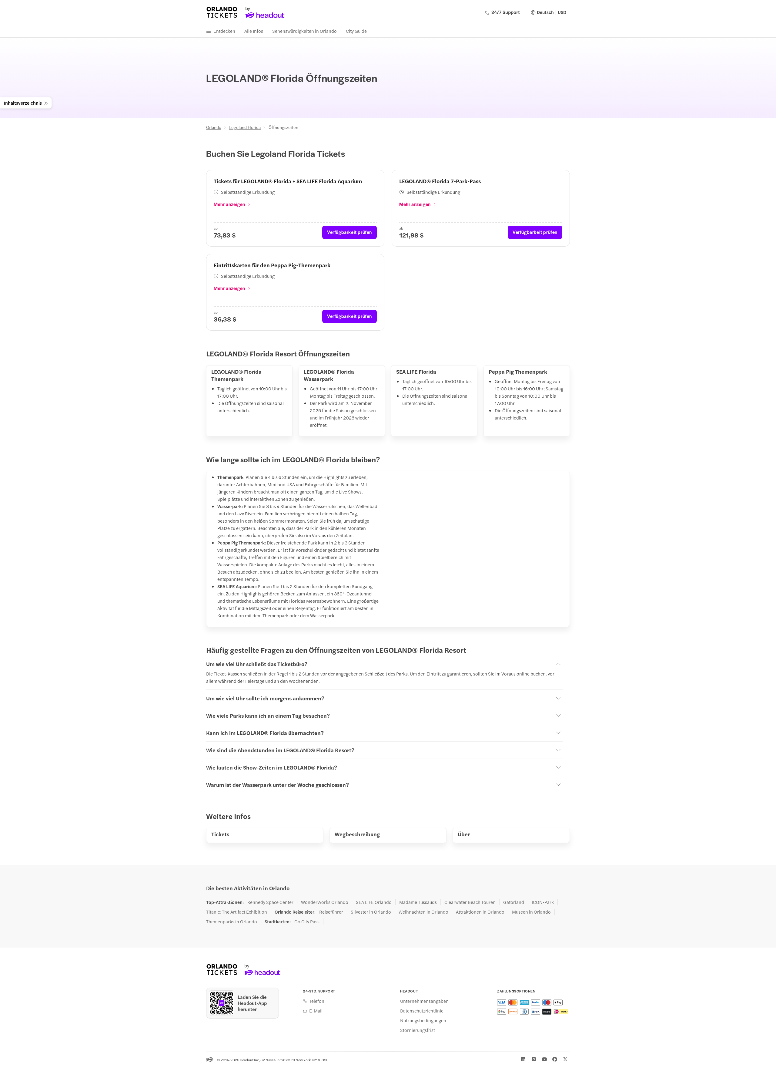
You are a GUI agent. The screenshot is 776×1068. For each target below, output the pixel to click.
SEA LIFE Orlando (374, 902)
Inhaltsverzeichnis (23, 102)
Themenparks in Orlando (231, 921)
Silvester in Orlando (371, 912)
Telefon (316, 1001)
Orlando (213, 127)
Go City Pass (306, 921)
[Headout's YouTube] (544, 1059)
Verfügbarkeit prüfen (349, 232)
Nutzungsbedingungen (423, 1020)
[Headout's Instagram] (533, 1059)
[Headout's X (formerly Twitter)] (565, 1059)
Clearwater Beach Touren (470, 902)
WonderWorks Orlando (324, 902)
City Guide (356, 31)
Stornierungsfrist (417, 1030)
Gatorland (513, 902)
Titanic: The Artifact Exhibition (236, 912)
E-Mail (316, 1011)
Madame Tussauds (418, 902)
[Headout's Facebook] (554, 1059)
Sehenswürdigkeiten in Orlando (304, 31)
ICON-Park (543, 902)
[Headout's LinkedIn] (523, 1059)
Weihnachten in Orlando (423, 912)
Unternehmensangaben (424, 1001)
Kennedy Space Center (270, 902)
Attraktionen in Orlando (480, 912)
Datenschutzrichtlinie (421, 1011)
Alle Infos (253, 31)
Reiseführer (331, 912)
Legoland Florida (245, 127)
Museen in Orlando (531, 912)
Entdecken (224, 31)
